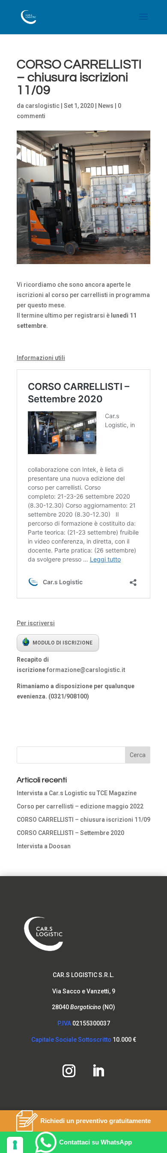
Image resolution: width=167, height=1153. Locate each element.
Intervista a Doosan (44, 846)
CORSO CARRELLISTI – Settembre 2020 (70, 832)
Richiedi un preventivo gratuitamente (95, 1120)
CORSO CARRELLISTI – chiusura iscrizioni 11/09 (83, 819)
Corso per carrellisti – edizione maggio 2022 (80, 806)
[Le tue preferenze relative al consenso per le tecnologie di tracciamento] (15, 1145)
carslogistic (42, 105)
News (105, 105)
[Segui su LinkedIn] (98, 1071)
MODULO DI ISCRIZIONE (62, 643)
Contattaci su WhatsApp (95, 1142)
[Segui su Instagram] (69, 1071)
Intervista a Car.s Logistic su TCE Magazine (77, 793)
